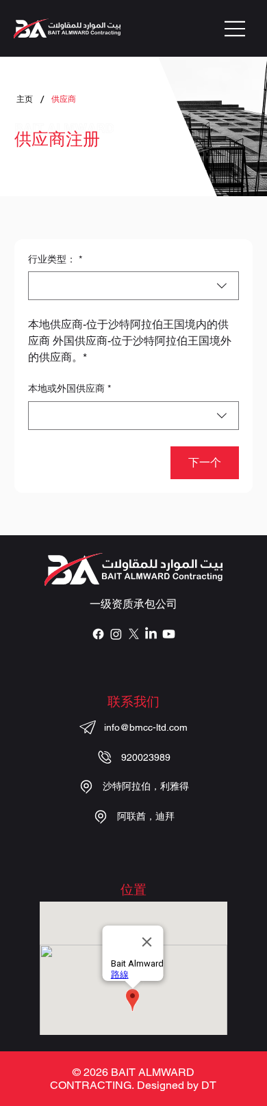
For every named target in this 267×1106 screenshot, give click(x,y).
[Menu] (235, 28)
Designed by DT (176, 1085)
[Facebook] (98, 634)
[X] (134, 634)
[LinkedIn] (151, 634)
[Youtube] (169, 634)
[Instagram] (116, 634)
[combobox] (133, 285)
